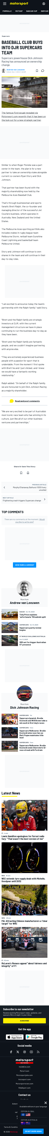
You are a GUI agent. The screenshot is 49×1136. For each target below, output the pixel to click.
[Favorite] (37, 70)
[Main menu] (5, 4)
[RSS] (38, 1052)
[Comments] (43, 70)
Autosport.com (24, 1079)
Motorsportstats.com (24, 1083)
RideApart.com (24, 1088)
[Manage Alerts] (28, 472)
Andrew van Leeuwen (16, 70)
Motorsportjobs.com (24, 1075)
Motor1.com (24, 1071)
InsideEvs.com (24, 1067)
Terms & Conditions (11, 1127)
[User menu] (43, 3)
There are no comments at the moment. (24, 520)
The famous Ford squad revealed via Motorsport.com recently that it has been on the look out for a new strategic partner (24, 116)
